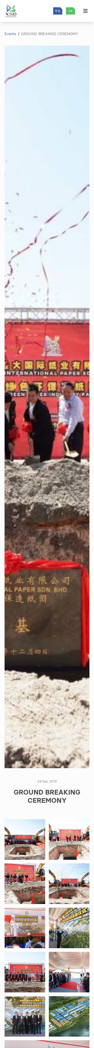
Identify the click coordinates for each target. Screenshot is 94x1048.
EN (70, 11)
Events (10, 33)
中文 (57, 11)
